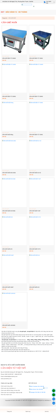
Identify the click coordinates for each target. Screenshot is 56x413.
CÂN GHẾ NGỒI (5, 56)
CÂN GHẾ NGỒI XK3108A (8, 211)
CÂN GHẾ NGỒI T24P (34, 211)
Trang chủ (9, 411)
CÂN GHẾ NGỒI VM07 (7, 287)
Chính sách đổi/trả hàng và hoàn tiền (10, 390)
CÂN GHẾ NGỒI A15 (7, 249)
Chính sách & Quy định (6, 386)
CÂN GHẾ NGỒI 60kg (7, 134)
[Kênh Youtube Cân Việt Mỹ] (36, 386)
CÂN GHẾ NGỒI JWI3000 (8, 325)
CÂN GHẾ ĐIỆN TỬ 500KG (9, 58)
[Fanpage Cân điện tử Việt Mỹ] (37, 392)
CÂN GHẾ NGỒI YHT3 (34, 249)
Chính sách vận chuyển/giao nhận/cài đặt (11, 392)
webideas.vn (47, 400)
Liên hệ (46, 411)
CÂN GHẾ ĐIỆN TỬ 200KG (9, 96)
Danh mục (28, 411)
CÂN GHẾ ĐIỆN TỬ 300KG (36, 96)
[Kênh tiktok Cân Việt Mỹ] (36, 389)
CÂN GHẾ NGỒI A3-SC (35, 172)
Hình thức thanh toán (6, 394)
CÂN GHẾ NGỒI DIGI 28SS (9, 172)
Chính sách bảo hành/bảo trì (8, 388)
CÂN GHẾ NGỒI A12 (34, 287)
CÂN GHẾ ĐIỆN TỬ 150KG (36, 134)
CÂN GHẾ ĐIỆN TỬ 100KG (36, 58)
